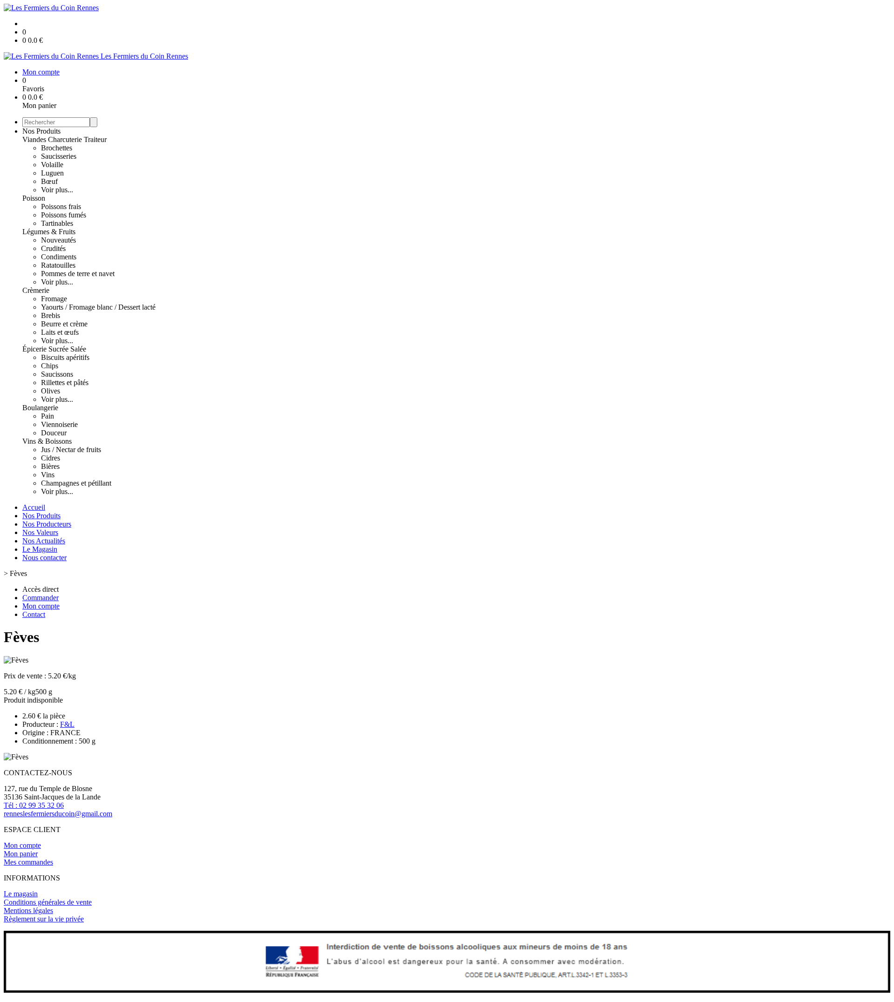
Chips (49, 366)
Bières (50, 466)
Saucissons (57, 374)
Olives (50, 391)
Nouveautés (58, 240)
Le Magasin (39, 549)
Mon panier (21, 854)
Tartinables (57, 223)
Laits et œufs (60, 332)
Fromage (54, 299)
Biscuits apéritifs (65, 357)
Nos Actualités (43, 541)
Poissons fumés (63, 215)
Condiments (58, 257)
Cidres (50, 458)
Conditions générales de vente (48, 902)
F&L (67, 724)
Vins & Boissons (47, 441)
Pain (47, 416)
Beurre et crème (64, 324)
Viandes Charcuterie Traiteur (64, 139)
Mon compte (22, 845)
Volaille (52, 165)
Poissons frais (61, 206)
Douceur (54, 433)
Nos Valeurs (40, 532)
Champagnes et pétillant (76, 483)
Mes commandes (28, 862)
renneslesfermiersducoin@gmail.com (58, 814)
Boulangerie (40, 408)
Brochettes (56, 148)
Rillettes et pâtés (64, 382)
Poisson (33, 198)
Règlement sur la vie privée (44, 919)
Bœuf (49, 181)
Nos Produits (41, 131)
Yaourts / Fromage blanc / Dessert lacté (98, 307)
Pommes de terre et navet (78, 274)
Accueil (33, 507)
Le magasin (21, 894)
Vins (47, 475)
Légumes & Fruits (48, 232)
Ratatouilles (58, 265)
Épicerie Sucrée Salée (54, 349)
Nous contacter (44, 558)
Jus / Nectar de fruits (71, 450)
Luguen (52, 173)
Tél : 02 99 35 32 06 (34, 805)
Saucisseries (58, 156)
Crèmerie (35, 290)
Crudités (53, 248)
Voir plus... (57, 190)
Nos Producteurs (46, 524)
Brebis (50, 315)
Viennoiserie (59, 424)
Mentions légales (28, 910)
